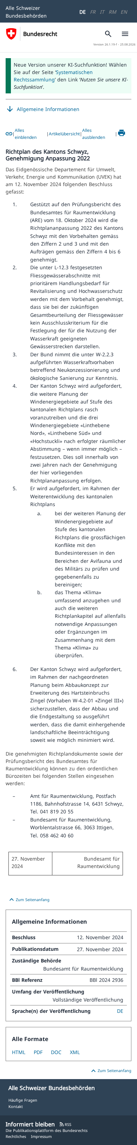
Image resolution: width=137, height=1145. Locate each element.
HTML (18, 1052)
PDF (38, 1052)
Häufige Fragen (22, 1100)
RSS (65, 1124)
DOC (56, 1052)
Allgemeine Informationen (42, 109)
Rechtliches (16, 1136)
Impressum (41, 1136)
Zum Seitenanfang (28, 899)
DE (82, 11)
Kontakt (15, 1106)
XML (75, 1052)
